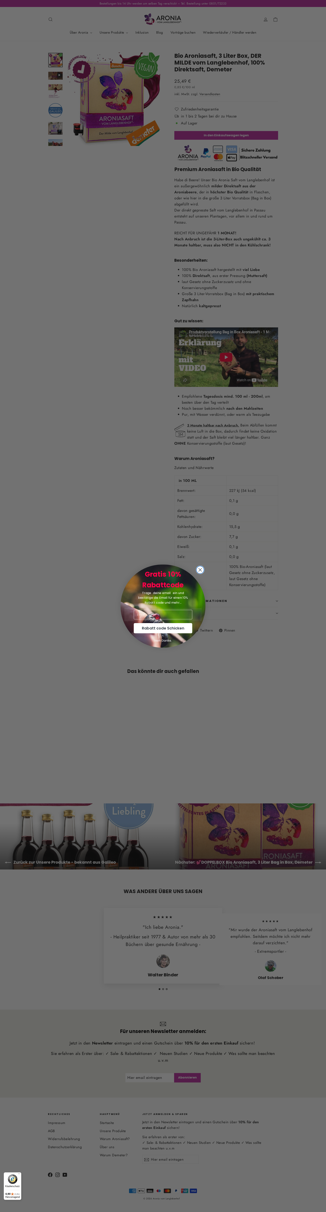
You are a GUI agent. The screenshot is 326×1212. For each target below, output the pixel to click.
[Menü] (19, 1174)
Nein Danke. (163, 640)
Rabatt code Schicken (163, 628)
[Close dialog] (200, 570)
